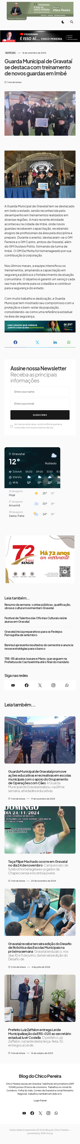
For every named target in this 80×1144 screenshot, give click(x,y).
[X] (40, 685)
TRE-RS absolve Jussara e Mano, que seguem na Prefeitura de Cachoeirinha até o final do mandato (36, 660)
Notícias (10, 53)
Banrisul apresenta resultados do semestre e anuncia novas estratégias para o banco (38, 646)
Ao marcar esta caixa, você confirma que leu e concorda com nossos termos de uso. (38, 426)
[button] (63, 22)
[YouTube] (13, 685)
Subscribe (40, 415)
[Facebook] (26, 685)
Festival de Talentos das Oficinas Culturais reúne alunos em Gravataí (35, 619)
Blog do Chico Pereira (40, 1076)
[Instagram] (53, 685)
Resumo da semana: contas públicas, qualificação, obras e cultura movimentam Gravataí (37, 606)
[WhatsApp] (67, 685)
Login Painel (40, 1100)
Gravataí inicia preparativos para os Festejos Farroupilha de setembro (33, 633)
